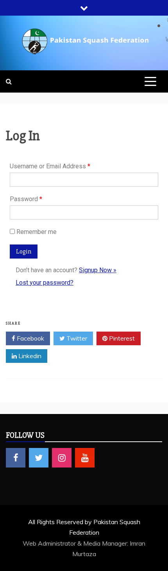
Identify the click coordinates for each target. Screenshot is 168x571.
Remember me (36, 232)
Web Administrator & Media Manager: (76, 543)
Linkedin (29, 356)
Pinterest (121, 338)
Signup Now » (97, 270)
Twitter (76, 338)
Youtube (85, 458)
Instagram (61, 458)
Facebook (29, 338)
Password (26, 199)
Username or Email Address (50, 166)
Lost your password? (44, 282)
